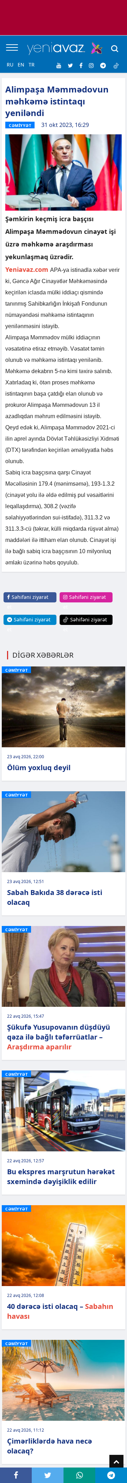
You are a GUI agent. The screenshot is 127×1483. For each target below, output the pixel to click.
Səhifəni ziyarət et (27, 602)
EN (21, 64)
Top (116, 1462)
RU (10, 64)
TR (32, 64)
